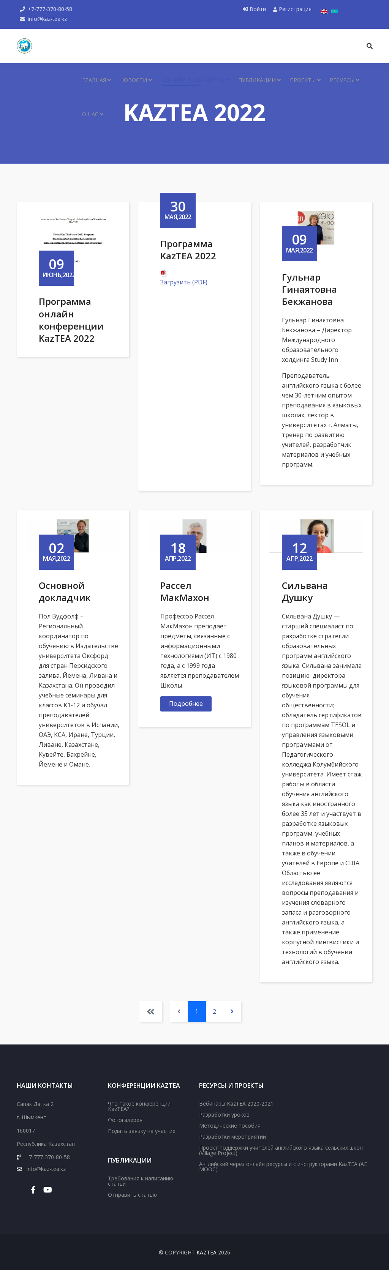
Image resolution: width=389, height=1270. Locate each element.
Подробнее (186, 703)
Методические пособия (230, 1125)
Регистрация (294, 9)
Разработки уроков (224, 1114)
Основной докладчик (65, 591)
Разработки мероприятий (232, 1136)
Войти (257, 9)
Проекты (303, 80)
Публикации (257, 80)
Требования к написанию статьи (140, 1181)
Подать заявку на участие (142, 1130)
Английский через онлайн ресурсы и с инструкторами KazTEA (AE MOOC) (283, 1166)
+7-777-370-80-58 (50, 9)
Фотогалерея (125, 1119)
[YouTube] (47, 1190)
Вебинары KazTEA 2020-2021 (236, 1103)
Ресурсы (342, 80)
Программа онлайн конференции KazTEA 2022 (71, 319)
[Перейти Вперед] (232, 1011)
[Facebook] (33, 1190)
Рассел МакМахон (184, 591)
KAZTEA (206, 1252)
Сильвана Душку (305, 591)
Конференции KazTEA (192, 80)
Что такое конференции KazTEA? (139, 1106)
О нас (90, 114)
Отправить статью (132, 1194)
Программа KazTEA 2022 (188, 249)
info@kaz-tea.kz (47, 18)
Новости (133, 80)
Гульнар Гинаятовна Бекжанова (309, 289)
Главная (94, 80)
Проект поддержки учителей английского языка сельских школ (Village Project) (281, 1150)
